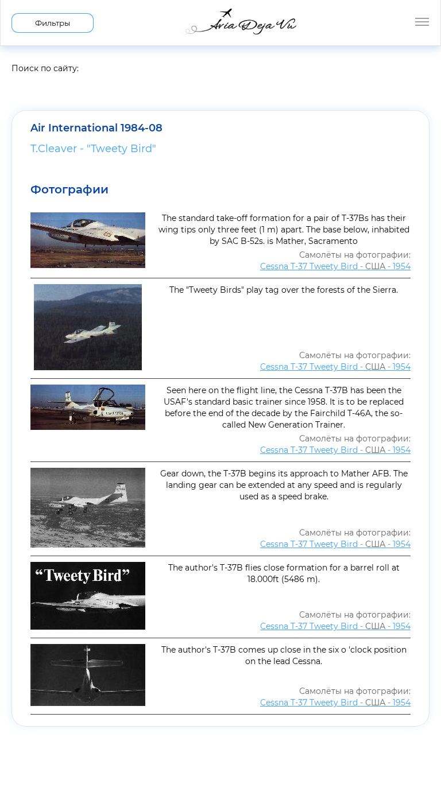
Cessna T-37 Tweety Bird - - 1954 (335, 266)
